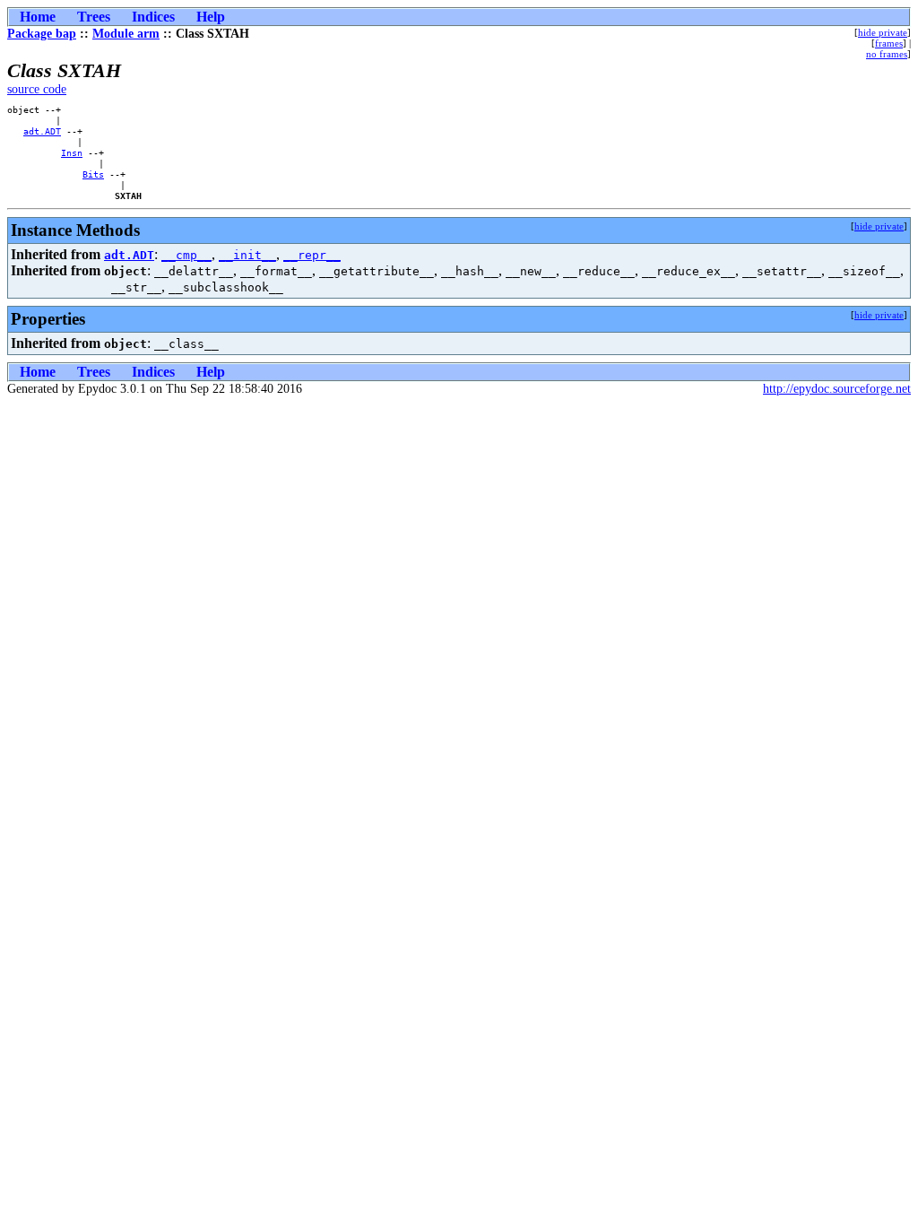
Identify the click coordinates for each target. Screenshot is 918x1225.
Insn (71, 152)
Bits (93, 174)
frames (889, 43)
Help (210, 16)
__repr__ (312, 255)
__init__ (247, 255)
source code (36, 89)
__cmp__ (186, 255)
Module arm (126, 33)
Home (38, 16)
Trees (93, 16)
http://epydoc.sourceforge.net (837, 388)
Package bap (41, 33)
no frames (886, 53)
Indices (153, 16)
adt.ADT (42, 131)
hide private (882, 32)
